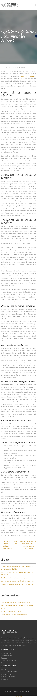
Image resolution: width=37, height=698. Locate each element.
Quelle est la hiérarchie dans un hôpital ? (15, 578)
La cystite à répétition (28, 76)
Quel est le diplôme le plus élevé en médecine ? (17, 581)
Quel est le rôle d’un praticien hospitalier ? (15, 602)
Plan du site (18, 697)
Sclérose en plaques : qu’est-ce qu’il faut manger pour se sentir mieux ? (27, 544)
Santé (4, 67)
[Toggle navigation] (33, 4)
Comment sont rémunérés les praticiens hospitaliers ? (10, 544)
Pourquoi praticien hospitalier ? (11, 611)
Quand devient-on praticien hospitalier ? (14, 615)
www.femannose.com (17, 302)
